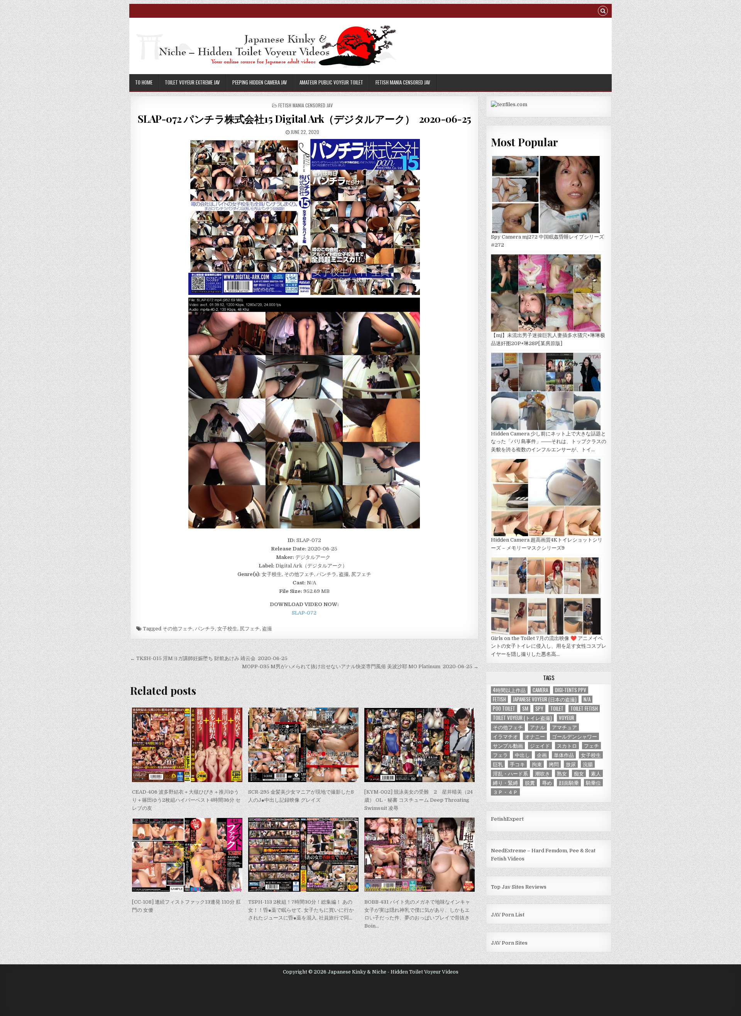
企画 (542, 755)
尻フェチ (250, 629)
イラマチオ (505, 736)
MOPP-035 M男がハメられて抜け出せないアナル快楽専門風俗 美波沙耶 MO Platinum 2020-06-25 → (360, 666)
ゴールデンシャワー (574, 736)
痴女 (579, 773)
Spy (539, 708)
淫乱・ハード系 (510, 773)
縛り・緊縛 (505, 782)
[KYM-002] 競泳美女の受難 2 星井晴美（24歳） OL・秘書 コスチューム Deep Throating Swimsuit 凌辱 (418, 800)
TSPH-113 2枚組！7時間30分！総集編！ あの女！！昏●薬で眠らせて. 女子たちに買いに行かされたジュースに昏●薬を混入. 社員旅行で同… (301, 910)
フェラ (500, 755)
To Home (143, 82)
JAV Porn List (507, 915)
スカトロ (567, 745)
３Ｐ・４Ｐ (505, 792)
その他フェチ (177, 629)
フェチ (591, 745)
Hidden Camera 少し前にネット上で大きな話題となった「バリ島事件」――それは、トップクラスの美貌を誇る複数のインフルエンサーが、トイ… (548, 442)
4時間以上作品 (509, 690)
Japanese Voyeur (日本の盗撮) (545, 699)
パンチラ (205, 629)
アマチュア (564, 727)
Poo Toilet (504, 708)
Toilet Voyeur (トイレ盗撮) (522, 717)
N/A (587, 699)
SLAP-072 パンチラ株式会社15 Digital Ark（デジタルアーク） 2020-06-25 (304, 118)
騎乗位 (593, 782)
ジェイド (540, 745)
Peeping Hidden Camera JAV (259, 82)
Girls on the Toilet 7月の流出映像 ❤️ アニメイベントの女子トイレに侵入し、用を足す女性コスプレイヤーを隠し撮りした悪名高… (548, 646)
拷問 (554, 764)
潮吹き (542, 773)
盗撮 (267, 629)
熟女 (562, 773)
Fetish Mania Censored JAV (403, 82)
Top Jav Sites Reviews (518, 887)
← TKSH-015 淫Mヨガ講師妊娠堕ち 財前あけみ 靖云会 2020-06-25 (209, 658)
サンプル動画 (508, 745)
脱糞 (530, 782)
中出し (522, 755)
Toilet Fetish (584, 708)
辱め (547, 782)
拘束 (537, 764)
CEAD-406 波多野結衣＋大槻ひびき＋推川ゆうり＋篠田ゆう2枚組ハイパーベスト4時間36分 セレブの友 (186, 800)
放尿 (571, 764)
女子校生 (227, 629)
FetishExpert (507, 819)
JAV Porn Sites (509, 943)
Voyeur (566, 717)
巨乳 (498, 764)
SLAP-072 (304, 613)
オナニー (535, 736)
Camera (540, 690)
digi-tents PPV (570, 690)
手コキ (517, 764)
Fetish (499, 699)
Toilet (556, 708)
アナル (537, 727)
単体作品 (564, 755)
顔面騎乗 (569, 782)
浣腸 (588, 764)
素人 (596, 773)
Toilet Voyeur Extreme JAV (192, 82)
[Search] (603, 12)
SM (525, 708)
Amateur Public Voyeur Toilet (331, 82)
